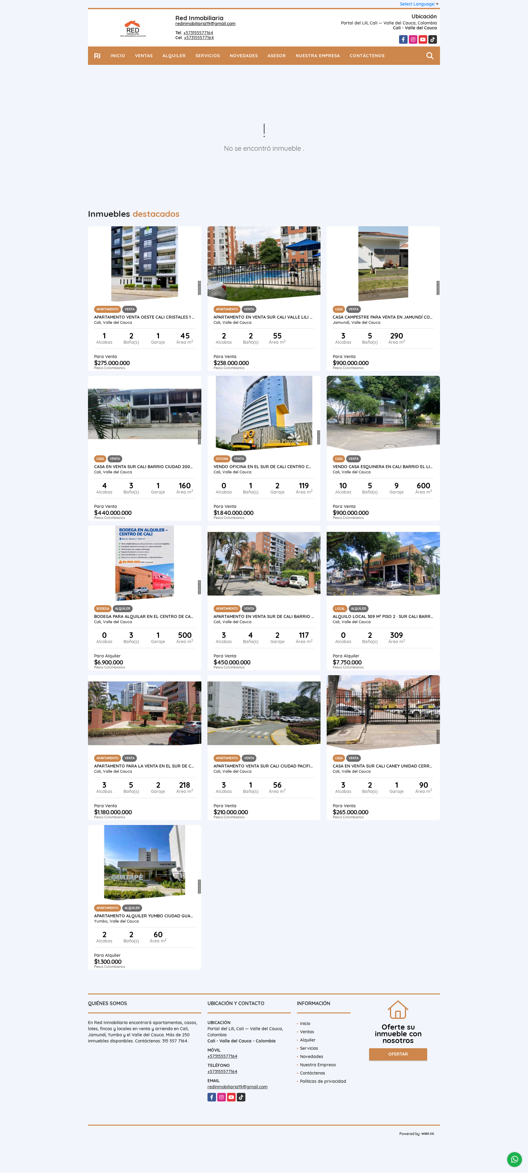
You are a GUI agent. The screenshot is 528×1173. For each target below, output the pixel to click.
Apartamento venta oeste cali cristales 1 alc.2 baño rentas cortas (144, 317)
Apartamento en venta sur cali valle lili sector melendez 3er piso (264, 317)
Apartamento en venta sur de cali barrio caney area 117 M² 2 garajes (264, 616)
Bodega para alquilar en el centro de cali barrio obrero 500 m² (144, 616)
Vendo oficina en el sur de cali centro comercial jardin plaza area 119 (264, 466)
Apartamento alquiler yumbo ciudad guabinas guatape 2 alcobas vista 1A (144, 915)
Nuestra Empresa (318, 55)
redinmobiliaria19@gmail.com (205, 23)
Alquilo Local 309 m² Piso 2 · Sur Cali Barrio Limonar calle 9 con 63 (383, 616)
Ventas (144, 55)
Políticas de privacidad (323, 1081)
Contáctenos (367, 55)
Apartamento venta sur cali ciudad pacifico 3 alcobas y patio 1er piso (264, 766)
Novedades (244, 55)
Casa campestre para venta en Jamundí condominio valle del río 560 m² (383, 317)
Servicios (208, 55)
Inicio (118, 55)
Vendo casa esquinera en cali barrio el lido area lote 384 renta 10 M (383, 466)
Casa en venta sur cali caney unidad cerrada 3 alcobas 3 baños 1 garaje (383, 766)
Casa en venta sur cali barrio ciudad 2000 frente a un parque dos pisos (144, 466)
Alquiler (174, 55)
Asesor (277, 55)
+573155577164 (198, 32)
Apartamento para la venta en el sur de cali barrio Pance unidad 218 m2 (144, 766)
